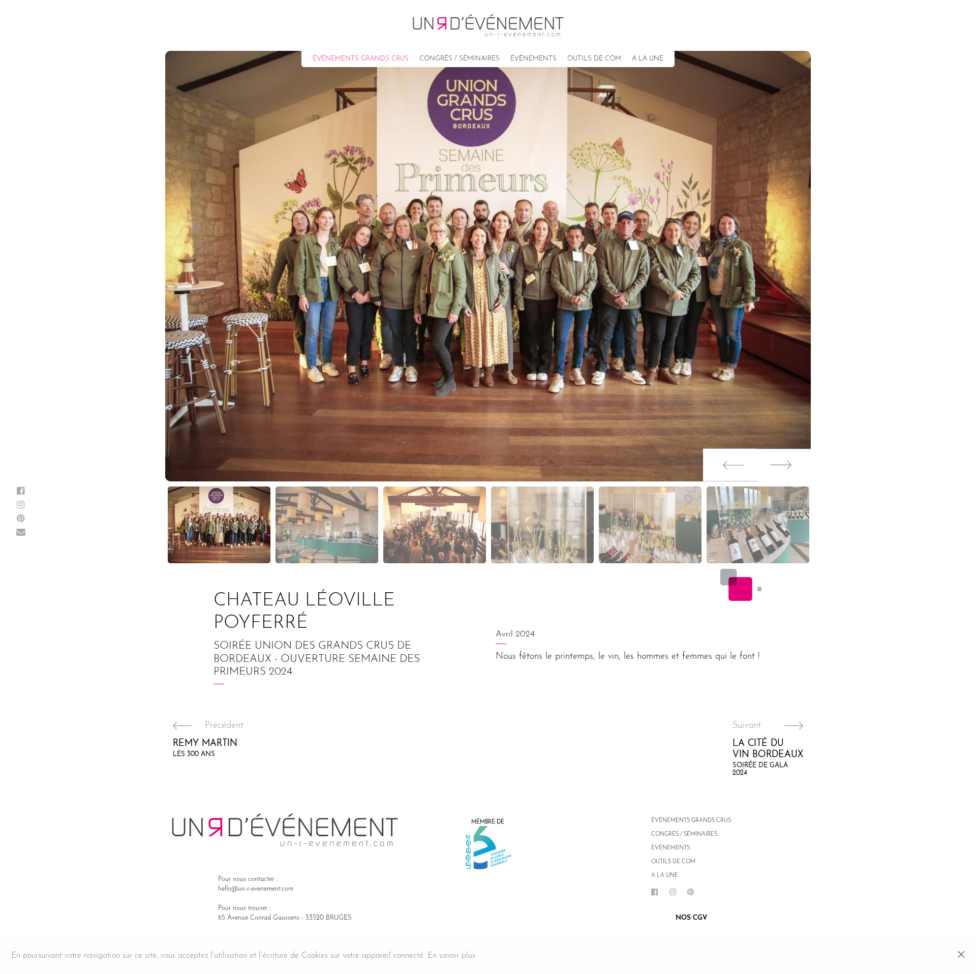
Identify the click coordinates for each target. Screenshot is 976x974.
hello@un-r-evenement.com (255, 889)
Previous (730, 465)
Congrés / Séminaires (459, 58)
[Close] (961, 956)
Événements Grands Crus (361, 58)
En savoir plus (451, 956)
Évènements (533, 58)
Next (784, 465)
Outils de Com (594, 58)
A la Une (647, 58)
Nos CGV (691, 918)
